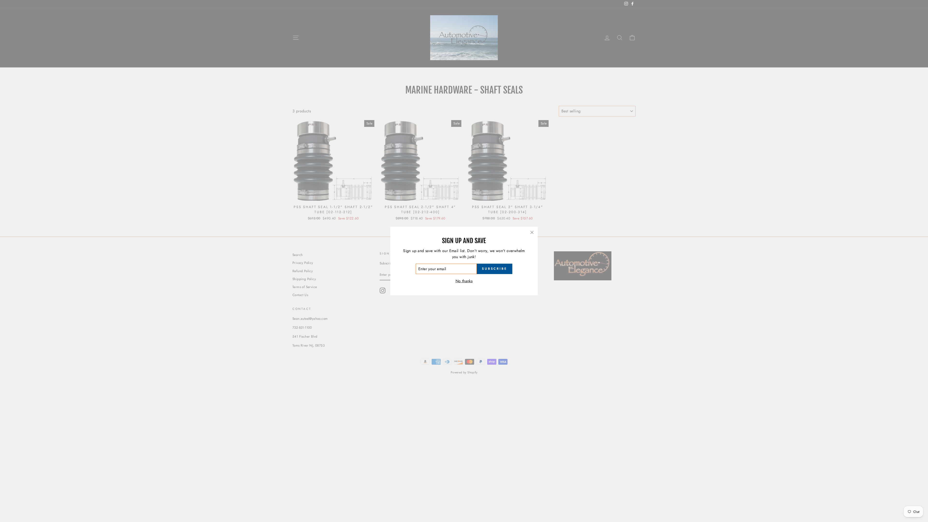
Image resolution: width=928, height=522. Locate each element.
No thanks (464, 281)
